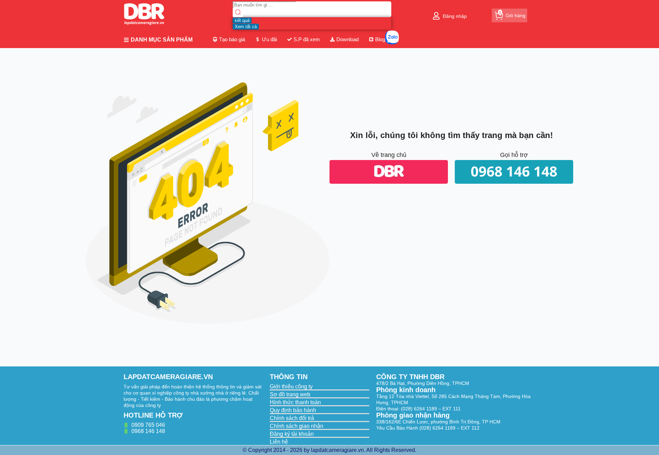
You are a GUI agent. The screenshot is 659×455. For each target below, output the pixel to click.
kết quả (242, 20)
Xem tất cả (246, 26)
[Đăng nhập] (436, 16)
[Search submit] (238, 13)
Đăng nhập (455, 16)
